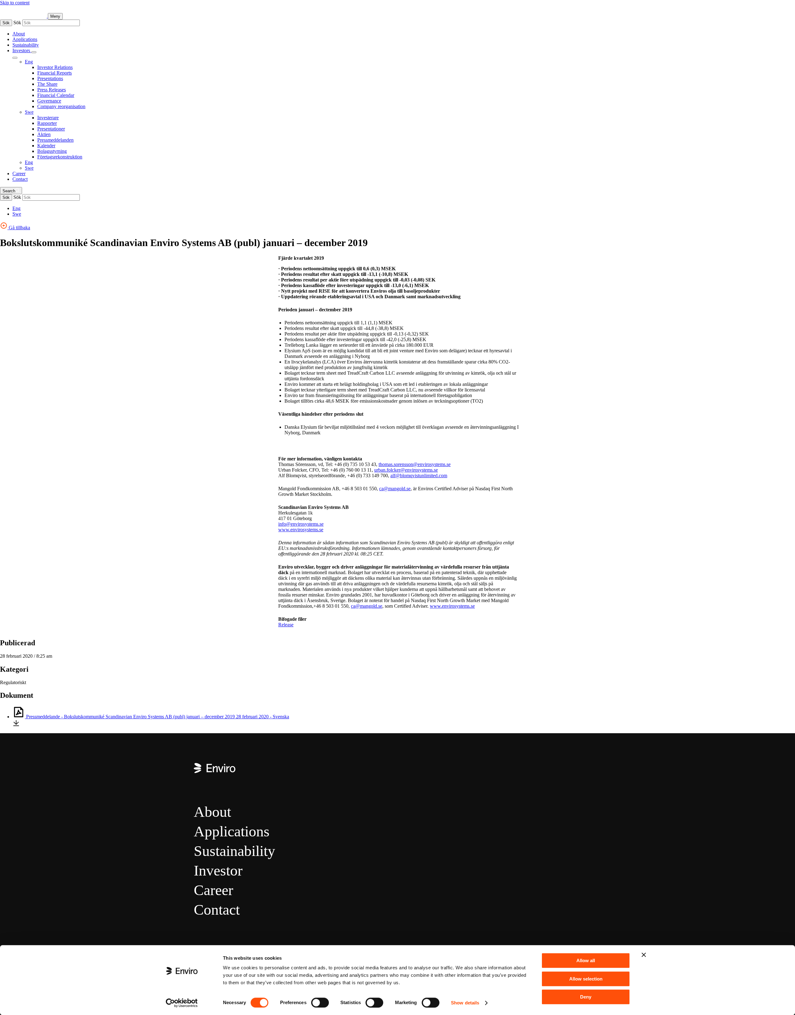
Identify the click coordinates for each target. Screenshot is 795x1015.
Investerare (48, 117)
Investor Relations (55, 67)
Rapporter (47, 123)
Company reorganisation (61, 106)
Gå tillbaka (18, 227)
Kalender (46, 145)
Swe (29, 112)
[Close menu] (14, 58)
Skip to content (15, 2)
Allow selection (585, 978)
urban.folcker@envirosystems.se (406, 470)
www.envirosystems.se (300, 529)
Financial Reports (54, 72)
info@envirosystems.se (301, 524)
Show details (465, 1002)
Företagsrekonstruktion (59, 156)
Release (285, 624)
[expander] (33, 52)
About (18, 33)
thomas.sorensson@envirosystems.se (415, 464)
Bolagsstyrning (52, 151)
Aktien (44, 134)
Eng (29, 61)
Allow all (585, 960)
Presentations (50, 78)
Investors (21, 50)
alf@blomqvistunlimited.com (418, 475)
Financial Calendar (55, 95)
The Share (47, 84)
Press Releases (51, 89)
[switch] (320, 1003)
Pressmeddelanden (55, 140)
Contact (20, 179)
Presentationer (51, 128)
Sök (6, 23)
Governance (49, 100)
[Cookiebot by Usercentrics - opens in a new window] (182, 1003)
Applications (24, 39)
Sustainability (25, 45)
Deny (585, 996)
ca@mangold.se (395, 488)
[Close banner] (644, 955)
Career (18, 173)
